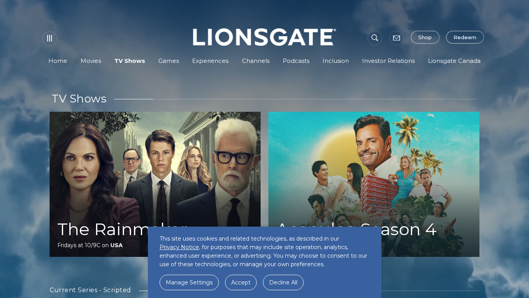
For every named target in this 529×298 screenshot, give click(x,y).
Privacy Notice (179, 247)
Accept (241, 282)
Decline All (283, 282)
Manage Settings (189, 282)
